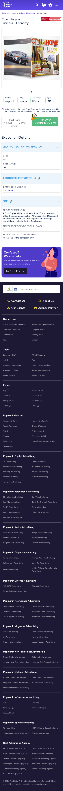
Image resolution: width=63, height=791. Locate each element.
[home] (6, 6)
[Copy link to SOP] (11, 201)
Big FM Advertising (39, 537)
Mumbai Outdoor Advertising (14, 677)
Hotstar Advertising (11, 477)
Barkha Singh (8, 708)
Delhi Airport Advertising (13, 563)
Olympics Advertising (40, 733)
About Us (48, 301)
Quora (5, 406)
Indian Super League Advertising (16, 733)
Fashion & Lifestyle (40, 421)
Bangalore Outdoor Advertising (15, 682)
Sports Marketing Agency (42, 768)
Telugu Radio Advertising (42, 532)
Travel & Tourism (39, 426)
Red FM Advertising (11, 537)
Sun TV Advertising (40, 497)
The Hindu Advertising (12, 611)
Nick (4, 703)
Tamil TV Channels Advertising (44, 502)
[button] (31, 147)
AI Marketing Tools (10, 370)
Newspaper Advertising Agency (15, 763)
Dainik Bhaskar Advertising (43, 606)
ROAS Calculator (39, 355)
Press (34, 406)
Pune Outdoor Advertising (42, 682)
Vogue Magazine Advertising (43, 642)
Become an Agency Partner (43, 324)
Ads (33, 360)
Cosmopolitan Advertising (42, 632)
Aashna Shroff (9, 713)
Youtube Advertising (40, 471)
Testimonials (8, 335)
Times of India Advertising (13, 606)
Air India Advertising (11, 558)
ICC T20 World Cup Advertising (45, 728)
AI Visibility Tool (38, 375)
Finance (6, 436)
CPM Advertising (39, 461)
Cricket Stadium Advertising (14, 657)
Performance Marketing (12, 466)
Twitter (5, 395)
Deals (5, 340)
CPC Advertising (9, 461)
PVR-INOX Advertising (12, 586)
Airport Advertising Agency (14, 748)
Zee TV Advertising (10, 507)
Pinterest (35, 400)
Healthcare (7, 441)
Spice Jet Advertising (40, 563)
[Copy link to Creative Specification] (40, 147)
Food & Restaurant (10, 426)
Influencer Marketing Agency (44, 758)
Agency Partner (48, 308)
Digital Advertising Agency (43, 748)
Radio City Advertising (41, 543)
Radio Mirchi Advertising (13, 532)
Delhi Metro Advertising (41, 657)
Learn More (15, 270)
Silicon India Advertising (12, 642)
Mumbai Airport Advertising (43, 558)
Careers (35, 340)
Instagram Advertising (12, 482)
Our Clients (18, 308)
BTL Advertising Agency (12, 774)
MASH (5, 360)
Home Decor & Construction (43, 441)
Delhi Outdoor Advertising (43, 677)
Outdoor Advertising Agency (14, 768)
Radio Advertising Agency (42, 753)
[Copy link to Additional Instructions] (39, 178)
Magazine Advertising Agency (15, 753)
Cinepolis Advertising (40, 586)
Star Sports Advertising (12, 517)
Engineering (8, 446)
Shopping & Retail (10, 421)
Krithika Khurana (39, 708)
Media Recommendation (42, 365)
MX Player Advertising (41, 466)
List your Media (38, 330)
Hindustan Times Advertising (43, 616)
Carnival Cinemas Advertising (15, 591)
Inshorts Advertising (40, 477)
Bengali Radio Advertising (13, 543)
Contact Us (18, 301)
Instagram (7, 400)
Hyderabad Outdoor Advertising (16, 687)
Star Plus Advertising (11, 512)
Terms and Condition (11, 330)
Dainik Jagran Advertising (13, 616)
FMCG (5, 431)
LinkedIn (35, 395)
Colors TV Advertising (41, 512)
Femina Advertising (40, 637)
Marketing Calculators (12, 365)
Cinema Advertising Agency (14, 758)
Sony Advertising (39, 507)
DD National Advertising (13, 497)
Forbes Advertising (10, 632)
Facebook (36, 390)
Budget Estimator (10, 375)
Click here (8, 190)
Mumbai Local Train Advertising (16, 662)
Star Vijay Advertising (11, 502)
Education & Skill (39, 436)
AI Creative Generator (41, 370)
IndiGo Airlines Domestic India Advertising (44, 569)
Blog (4, 390)
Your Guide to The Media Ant (14, 324)
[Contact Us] (44, 5)
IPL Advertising (9, 728)
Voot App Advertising (11, 471)
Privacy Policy (37, 335)
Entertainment (38, 431)
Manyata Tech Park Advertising (45, 662)
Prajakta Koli (37, 703)
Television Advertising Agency (44, 763)
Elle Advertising (9, 637)
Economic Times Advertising (43, 611)
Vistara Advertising (10, 569)
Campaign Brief (9, 355)
